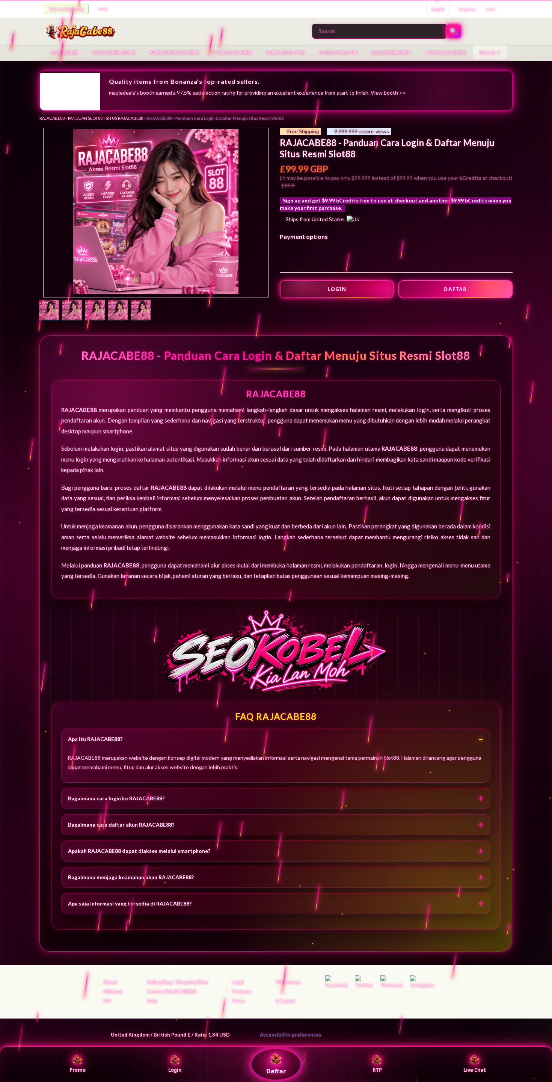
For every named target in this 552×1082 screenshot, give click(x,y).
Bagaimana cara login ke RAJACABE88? (116, 798)
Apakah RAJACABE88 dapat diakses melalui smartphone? (139, 851)
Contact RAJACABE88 (171, 991)
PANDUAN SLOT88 (286, 52)
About (110, 982)
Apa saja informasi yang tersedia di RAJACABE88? (130, 903)
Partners (241, 991)
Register (468, 9)
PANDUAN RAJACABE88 (174, 52)
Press (238, 1001)
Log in (437, 9)
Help (103, 8)
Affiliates (112, 991)
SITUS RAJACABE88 (232, 52)
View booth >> (388, 92)
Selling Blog (159, 982)
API (107, 1001)
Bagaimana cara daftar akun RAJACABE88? (121, 824)
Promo (77, 1070)
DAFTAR (455, 289)
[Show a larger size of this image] (49, 310)
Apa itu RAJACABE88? (95, 739)
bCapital (285, 1001)
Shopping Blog (192, 982)
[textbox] (379, 31)
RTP (377, 1070)
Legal (238, 982)
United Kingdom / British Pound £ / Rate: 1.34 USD (170, 1034)
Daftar (276, 1071)
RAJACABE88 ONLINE (113, 52)
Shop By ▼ (490, 52)
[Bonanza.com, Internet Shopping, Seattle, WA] (398, 1033)
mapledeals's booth (131, 92)
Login (175, 1070)
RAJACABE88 (64, 52)
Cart (490, 9)
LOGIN (337, 289)
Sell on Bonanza (67, 9)
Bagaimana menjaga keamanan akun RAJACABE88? (131, 877)
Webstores (288, 982)
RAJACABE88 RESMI (391, 52)
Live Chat (474, 1070)
